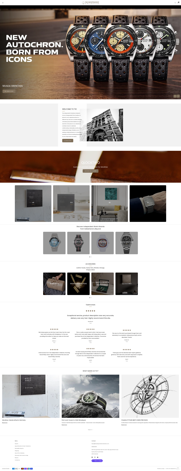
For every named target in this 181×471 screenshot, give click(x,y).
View (33, 208)
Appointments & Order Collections (23, 446)
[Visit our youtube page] (97, 457)
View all (90, 429)
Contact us (17, 460)
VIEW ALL (71, 208)
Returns (16, 457)
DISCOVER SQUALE (172, 91)
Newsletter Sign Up (19, 448)
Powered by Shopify (160, 468)
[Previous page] (43, 243)
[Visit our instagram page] (94, 457)
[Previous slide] (175, 96)
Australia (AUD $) (5, 468)
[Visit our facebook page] (92, 457)
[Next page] (138, 243)
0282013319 (94, 446)
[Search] (175, 2)
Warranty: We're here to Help (21, 455)
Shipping (17, 450)
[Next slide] (178, 96)
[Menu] (3, 2)
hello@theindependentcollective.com (100, 443)
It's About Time (67, 140)
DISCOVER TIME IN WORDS (90, 171)
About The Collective (19, 453)
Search (16, 443)
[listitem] (90, 7)
